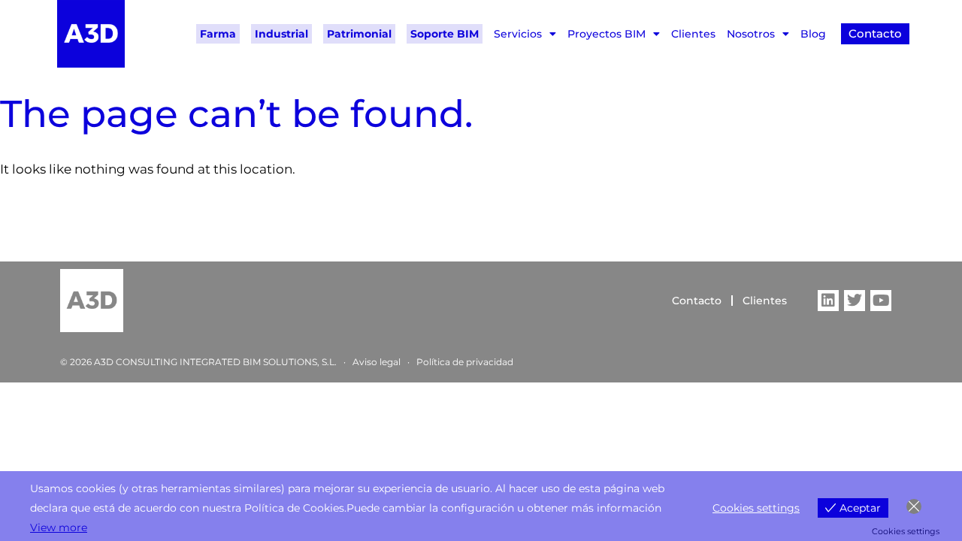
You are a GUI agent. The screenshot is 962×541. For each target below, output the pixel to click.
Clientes (693, 34)
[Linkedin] (828, 300)
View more (58, 527)
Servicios (518, 34)
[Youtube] (880, 300)
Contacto (697, 300)
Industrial (281, 34)
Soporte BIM (444, 34)
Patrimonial (359, 34)
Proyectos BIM (606, 34)
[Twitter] (854, 300)
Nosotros (751, 34)
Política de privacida (461, 361)
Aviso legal (376, 361)
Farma (218, 34)
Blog (813, 34)
